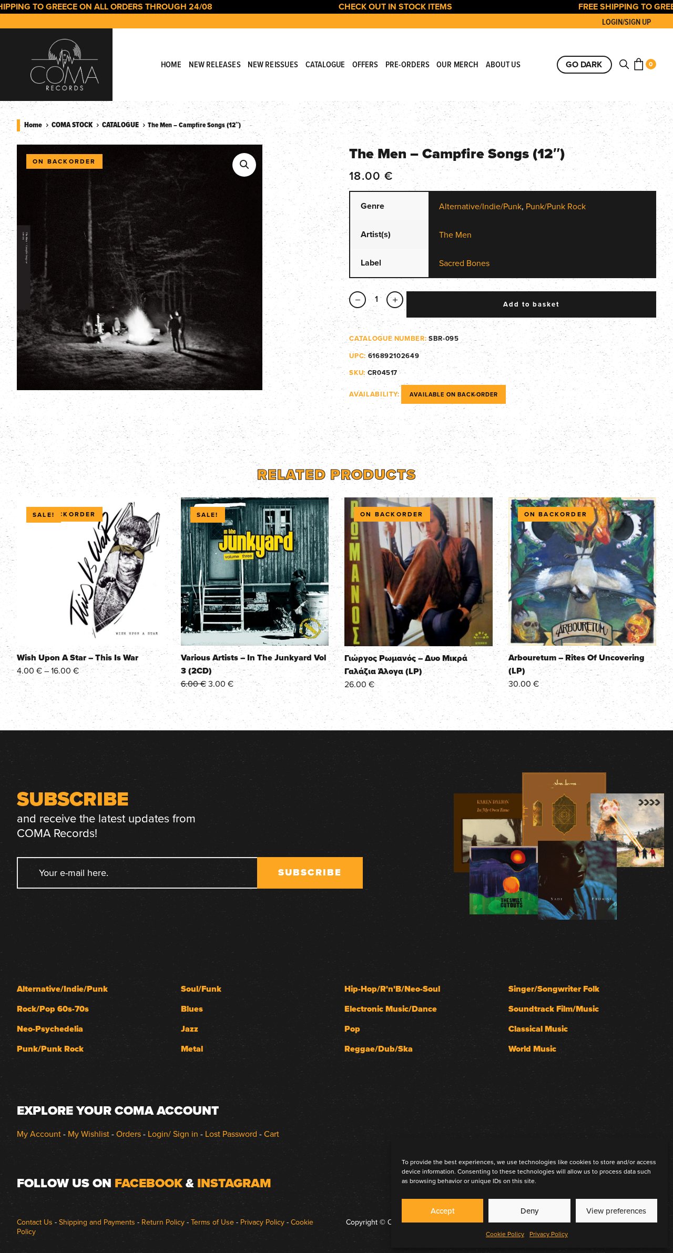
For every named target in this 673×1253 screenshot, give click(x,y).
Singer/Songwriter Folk (553, 989)
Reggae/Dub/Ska (378, 1049)
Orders (128, 1133)
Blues (192, 1009)
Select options (90, 631)
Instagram (234, 1183)
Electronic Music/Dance (390, 1009)
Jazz (189, 1029)
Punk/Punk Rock (556, 206)
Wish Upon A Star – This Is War (77, 657)
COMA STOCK (72, 124)
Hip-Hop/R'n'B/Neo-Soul (392, 989)
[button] (244, 165)
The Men (455, 234)
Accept (443, 1210)
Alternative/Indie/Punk (480, 206)
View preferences (616, 1210)
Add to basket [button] (254, 631)
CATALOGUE (120, 124)
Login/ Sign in (173, 1133)
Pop (352, 1029)
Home (33, 124)
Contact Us (35, 1222)
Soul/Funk (201, 989)
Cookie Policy (505, 1233)
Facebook (148, 1183)
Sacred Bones (464, 263)
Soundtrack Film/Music (553, 1009)
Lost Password (231, 1133)
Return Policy (163, 1222)
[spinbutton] (376, 299)
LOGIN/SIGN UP (626, 22)
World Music (532, 1049)
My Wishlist (88, 1133)
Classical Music (538, 1029)
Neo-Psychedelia (50, 1029)
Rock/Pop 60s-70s (53, 1009)
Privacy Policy (548, 1233)
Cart (271, 1133)
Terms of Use (212, 1222)
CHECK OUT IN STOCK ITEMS (370, 7)
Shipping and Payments (97, 1222)
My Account (39, 1133)
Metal (192, 1049)
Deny (529, 1210)
